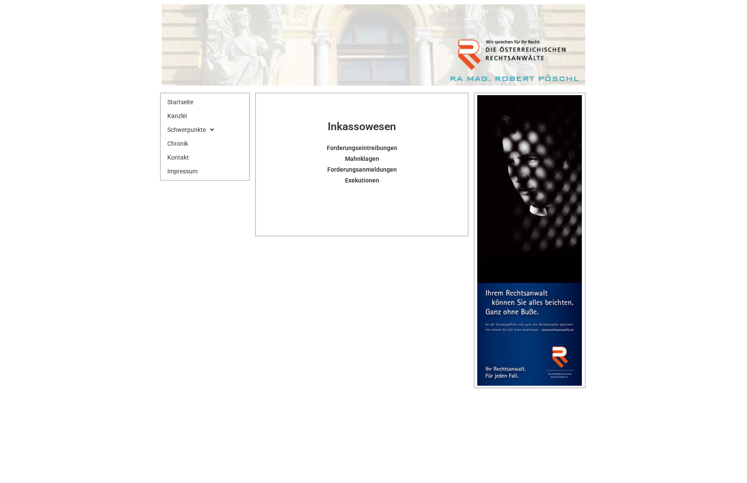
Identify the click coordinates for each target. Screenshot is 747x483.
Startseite (180, 102)
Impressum (182, 171)
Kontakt (178, 157)
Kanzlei (177, 115)
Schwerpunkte (186, 129)
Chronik (177, 143)
